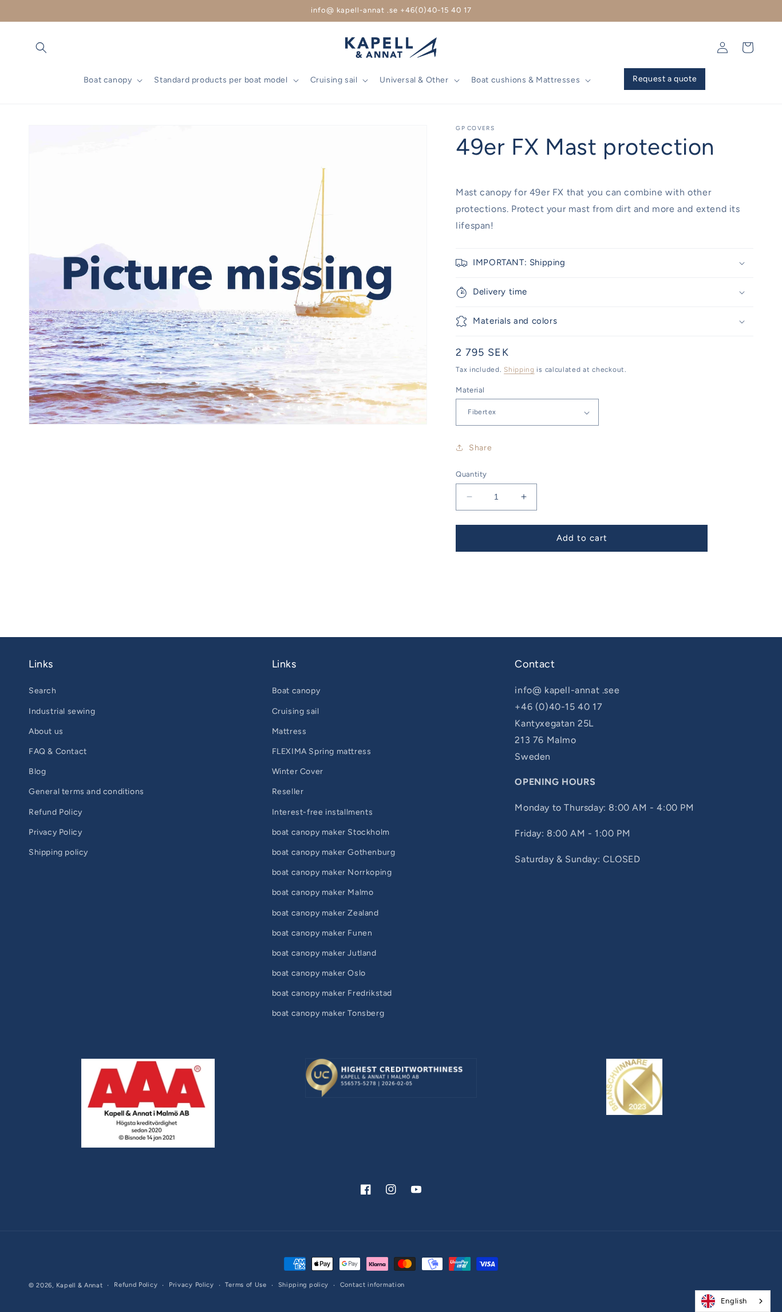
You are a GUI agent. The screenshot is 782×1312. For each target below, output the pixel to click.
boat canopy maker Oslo (319, 973)
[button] (41, 47)
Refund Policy (55, 812)
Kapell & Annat (79, 1285)
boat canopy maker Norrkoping (332, 872)
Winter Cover (297, 771)
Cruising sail (295, 711)
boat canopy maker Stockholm (331, 832)
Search (43, 691)
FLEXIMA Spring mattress (322, 751)
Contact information (372, 1285)
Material (470, 390)
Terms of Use (245, 1285)
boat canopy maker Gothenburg (334, 852)
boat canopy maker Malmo (323, 892)
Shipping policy (58, 852)
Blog (37, 771)
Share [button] (480, 448)
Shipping (519, 370)
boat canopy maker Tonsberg (328, 1013)
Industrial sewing (62, 711)
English (734, 1301)
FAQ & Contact (58, 751)
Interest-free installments (322, 812)
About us (46, 731)
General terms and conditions (86, 791)
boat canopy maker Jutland (324, 953)
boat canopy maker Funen (322, 933)
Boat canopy (296, 691)
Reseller (288, 791)
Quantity (471, 474)
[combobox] (733, 1301)
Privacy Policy (55, 832)
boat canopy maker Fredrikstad (332, 993)
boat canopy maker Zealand (325, 913)
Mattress (289, 731)
